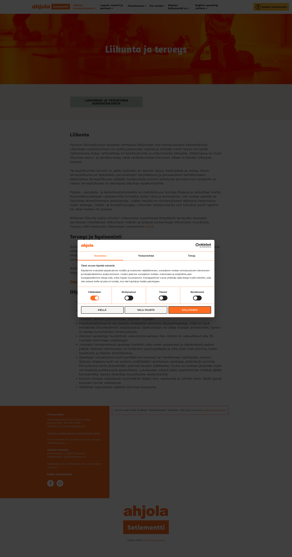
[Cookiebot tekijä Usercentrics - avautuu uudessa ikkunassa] (197, 245)
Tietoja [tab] (191, 255)
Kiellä (102, 310)
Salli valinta (146, 310)
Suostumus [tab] (100, 255)
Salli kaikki (190, 310)
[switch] (129, 298)
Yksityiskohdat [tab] (146, 255)
